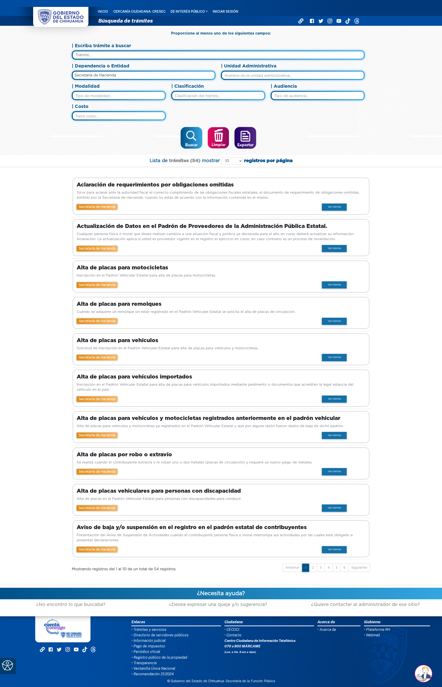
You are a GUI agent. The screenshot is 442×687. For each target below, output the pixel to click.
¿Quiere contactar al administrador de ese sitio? (365, 604)
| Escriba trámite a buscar (101, 46)
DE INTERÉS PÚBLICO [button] (188, 11)
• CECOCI (231, 629)
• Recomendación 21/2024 (152, 674)
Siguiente (359, 567)
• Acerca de (326, 629)
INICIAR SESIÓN (225, 11)
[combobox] (143, 75)
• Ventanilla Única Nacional (153, 668)
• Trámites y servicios (148, 629)
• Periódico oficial (145, 651)
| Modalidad (86, 86)
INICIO (103, 11)
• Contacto (232, 635)
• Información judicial (148, 640)
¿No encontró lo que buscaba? (70, 604)
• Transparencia (144, 663)
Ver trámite (334, 207)
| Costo (80, 106)
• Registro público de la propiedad (159, 657)
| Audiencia (284, 86)
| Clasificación (187, 86)
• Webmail (372, 635)
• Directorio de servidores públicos (160, 635)
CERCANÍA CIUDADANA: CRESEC (139, 11)
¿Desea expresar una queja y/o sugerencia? (218, 604)
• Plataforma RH (377, 629)
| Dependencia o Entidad (100, 66)
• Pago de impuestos (148, 646)
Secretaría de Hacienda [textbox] (95, 75)
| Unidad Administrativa (248, 66)
